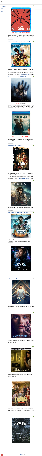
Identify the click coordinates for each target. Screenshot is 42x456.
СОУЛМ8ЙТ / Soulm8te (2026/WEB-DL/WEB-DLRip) (15, 312)
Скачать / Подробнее (10, 74)
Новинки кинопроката (26, 74)
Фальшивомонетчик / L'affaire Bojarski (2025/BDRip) (15, 145)
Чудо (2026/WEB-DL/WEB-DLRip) (12, 278)
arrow (19, 74)
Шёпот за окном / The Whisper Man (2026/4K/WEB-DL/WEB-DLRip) (17, 76)
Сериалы (2, 8)
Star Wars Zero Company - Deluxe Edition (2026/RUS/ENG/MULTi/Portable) (18, 212)
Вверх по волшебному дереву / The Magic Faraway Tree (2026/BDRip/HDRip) (19, 41)
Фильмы (22, 74)
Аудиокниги (2, 10)
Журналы (2, 9)
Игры (29, 210)
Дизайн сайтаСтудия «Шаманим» (21, 454)
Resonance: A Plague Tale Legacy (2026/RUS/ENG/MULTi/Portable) (17, 180)
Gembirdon (19, 178)
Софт (1, 12)
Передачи (2, 11)
